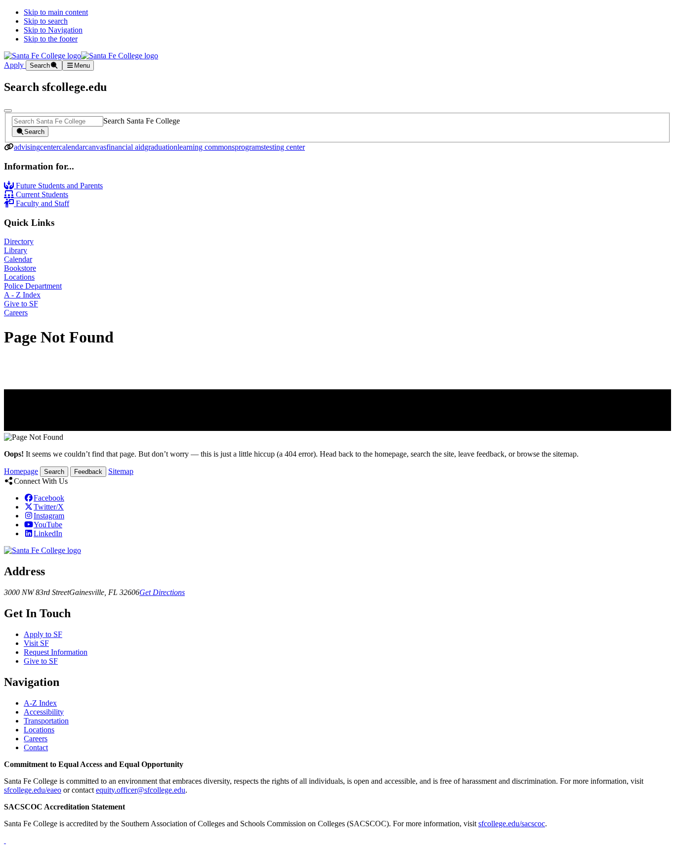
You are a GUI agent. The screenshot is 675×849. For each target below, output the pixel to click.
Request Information (55, 652)
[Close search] (8, 110)
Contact (36, 747)
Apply (15, 65)
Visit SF (36, 643)
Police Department (33, 286)
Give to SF (21, 303)
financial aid (125, 147)
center (49, 147)
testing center (284, 147)
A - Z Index (22, 295)
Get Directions (162, 592)
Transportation (46, 721)
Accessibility (44, 712)
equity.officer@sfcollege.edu (140, 790)
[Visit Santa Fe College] (42, 550)
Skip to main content (56, 12)
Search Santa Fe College (141, 121)
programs (249, 147)
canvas (95, 147)
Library (15, 250)
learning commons (206, 147)
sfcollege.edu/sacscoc (511, 823)
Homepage (21, 471)
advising (27, 147)
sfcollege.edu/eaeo (32, 790)
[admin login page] (5, 840)
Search (54, 471)
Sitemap (120, 471)
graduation (160, 147)
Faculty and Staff (41, 203)
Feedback (88, 471)
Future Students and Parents (58, 185)
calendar (72, 147)
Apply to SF (43, 634)
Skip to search (46, 21)
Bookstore (20, 268)
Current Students (41, 194)
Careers (16, 312)
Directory (19, 241)
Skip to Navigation (53, 30)
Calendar (18, 259)
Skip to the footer (51, 39)
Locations (19, 277)
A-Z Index (40, 703)
